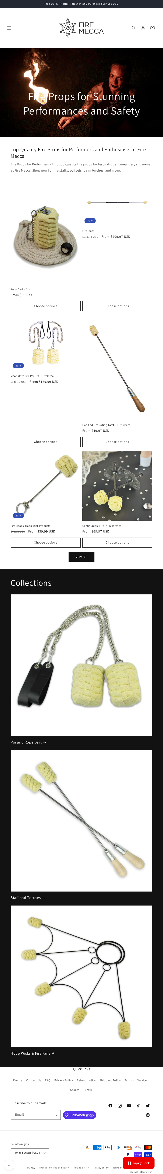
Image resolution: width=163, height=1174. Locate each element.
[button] (9, 28)
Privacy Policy (63, 1080)
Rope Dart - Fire (20, 289)
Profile (88, 1090)
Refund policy (86, 1080)
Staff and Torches (26, 897)
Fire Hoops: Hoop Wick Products (30, 526)
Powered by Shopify (59, 1167)
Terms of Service (136, 1080)
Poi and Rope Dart (26, 742)
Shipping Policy (110, 1080)
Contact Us (33, 1080)
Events (17, 1080)
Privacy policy (101, 1167)
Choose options (45, 306)
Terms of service (122, 1167)
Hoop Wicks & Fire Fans (30, 1053)
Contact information (140, 1171)
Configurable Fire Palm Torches (101, 526)
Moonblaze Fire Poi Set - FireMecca (32, 376)
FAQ (47, 1080)
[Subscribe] (55, 1115)
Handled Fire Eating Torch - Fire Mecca (106, 425)
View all (82, 557)
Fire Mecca (41, 1167)
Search (75, 1090)
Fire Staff (88, 231)
